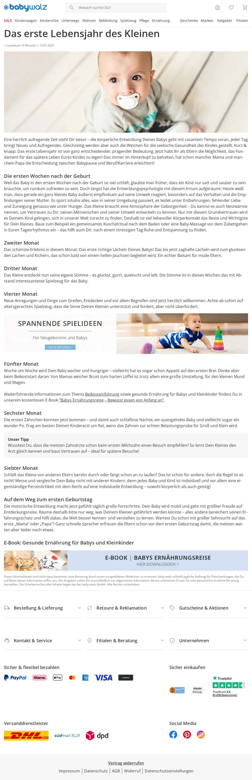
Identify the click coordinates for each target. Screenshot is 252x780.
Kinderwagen (26, 20)
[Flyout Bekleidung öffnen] (118, 21)
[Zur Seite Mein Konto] (217, 8)
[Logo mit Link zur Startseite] (25, 8)
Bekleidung (108, 20)
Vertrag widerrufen (126, 763)
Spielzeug (128, 20)
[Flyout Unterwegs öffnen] (80, 21)
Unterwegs (70, 20)
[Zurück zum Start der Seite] (246, 745)
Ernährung (161, 20)
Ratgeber (224, 20)
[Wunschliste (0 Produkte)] (231, 8)
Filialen (242, 20)
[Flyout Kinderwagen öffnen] (38, 21)
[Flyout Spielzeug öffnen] (137, 21)
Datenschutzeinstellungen (169, 771)
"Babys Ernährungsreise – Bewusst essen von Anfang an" (111, 400)
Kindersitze (49, 20)
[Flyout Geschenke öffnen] (199, 21)
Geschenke (189, 20)
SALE (8, 20)
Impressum (69, 771)
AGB (116, 771)
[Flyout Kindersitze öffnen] (60, 21)
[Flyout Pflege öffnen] (150, 21)
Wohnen (89, 20)
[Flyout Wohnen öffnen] (97, 21)
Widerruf (132, 771)
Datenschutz (96, 771)
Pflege (144, 20)
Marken (207, 20)
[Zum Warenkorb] (245, 8)
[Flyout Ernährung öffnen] (171, 21)
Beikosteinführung (102, 394)
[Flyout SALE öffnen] (13, 21)
